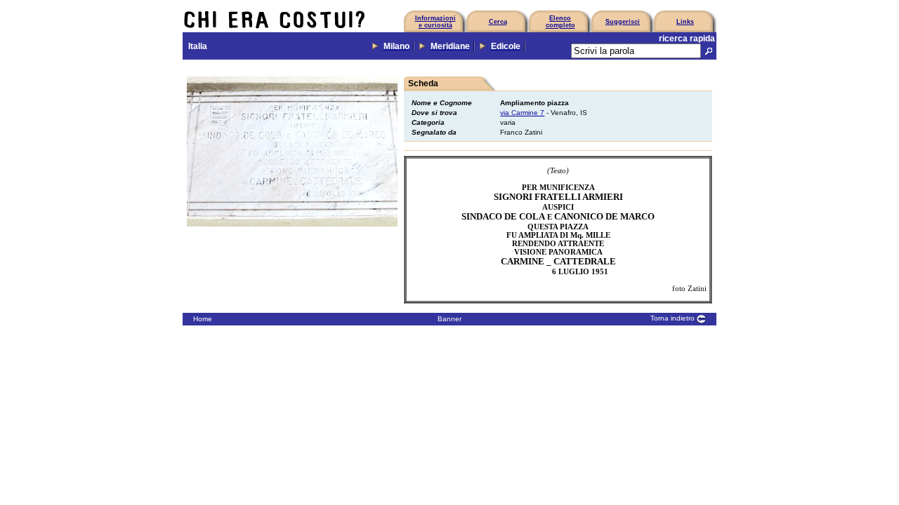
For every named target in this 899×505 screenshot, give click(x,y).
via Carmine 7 (522, 112)
